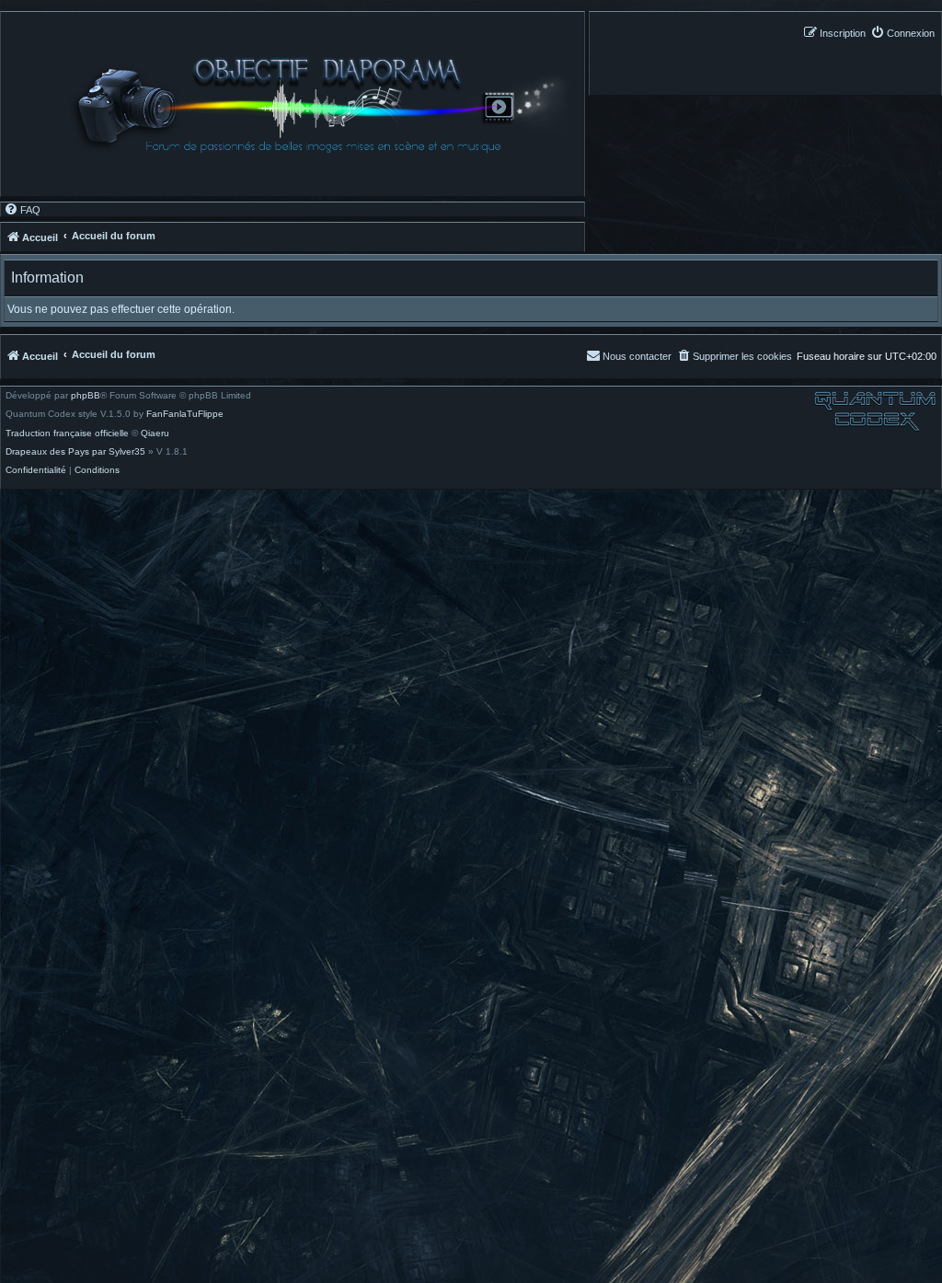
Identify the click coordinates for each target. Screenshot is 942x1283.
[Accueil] (325, 104)
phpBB (85, 395)
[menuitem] (902, 33)
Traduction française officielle (67, 433)
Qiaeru (155, 433)
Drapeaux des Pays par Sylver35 (75, 452)
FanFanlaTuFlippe (185, 414)
